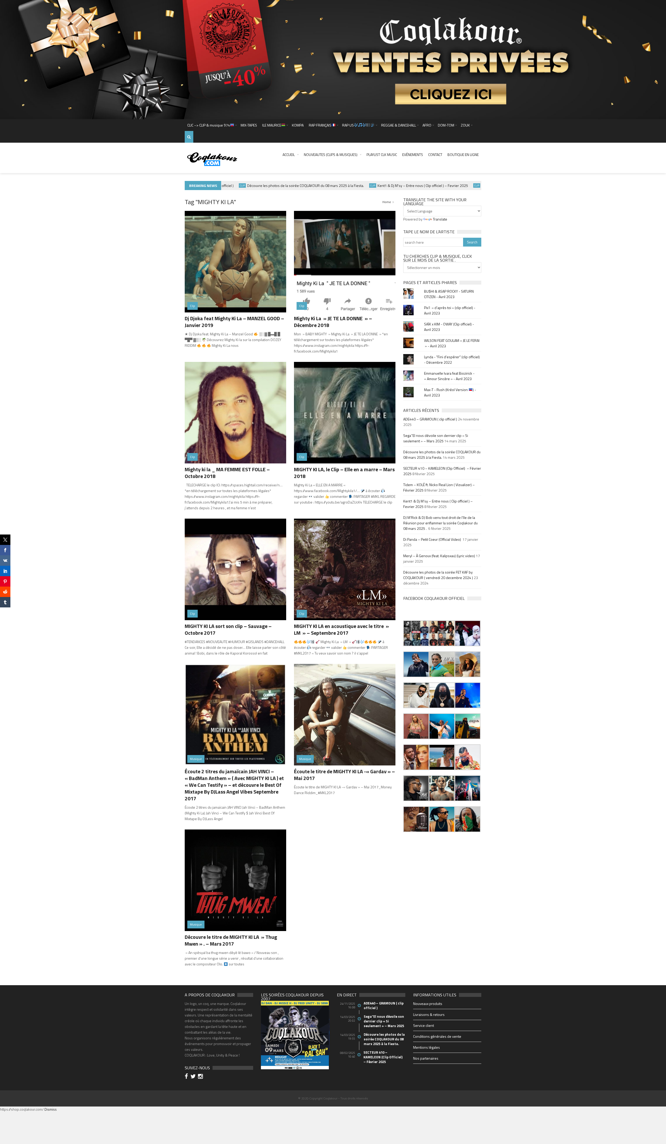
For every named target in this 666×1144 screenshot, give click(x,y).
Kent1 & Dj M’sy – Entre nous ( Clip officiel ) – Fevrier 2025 (399, 185)
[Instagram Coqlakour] (201, 1077)
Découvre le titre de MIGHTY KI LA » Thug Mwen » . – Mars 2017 (231, 940)
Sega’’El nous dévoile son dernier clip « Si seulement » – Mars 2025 (435, 438)
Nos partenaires (425, 1058)
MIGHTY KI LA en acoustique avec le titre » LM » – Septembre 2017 (341, 629)
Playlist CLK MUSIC (382, 154)
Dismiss (50, 1109)
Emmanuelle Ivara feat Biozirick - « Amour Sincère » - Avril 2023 (449, 375)
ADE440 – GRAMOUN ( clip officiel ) (430, 419)
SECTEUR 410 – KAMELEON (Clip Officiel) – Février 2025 (383, 1057)
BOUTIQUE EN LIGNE (463, 154)
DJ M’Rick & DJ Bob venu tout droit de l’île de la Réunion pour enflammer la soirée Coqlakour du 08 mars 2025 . (440, 523)
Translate (440, 219)
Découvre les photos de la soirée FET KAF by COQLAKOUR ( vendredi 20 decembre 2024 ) (438, 574)
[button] (416, 633)
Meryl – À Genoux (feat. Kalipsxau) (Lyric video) (439, 555)
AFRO (426, 125)
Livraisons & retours (429, 1014)
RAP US (348, 125)
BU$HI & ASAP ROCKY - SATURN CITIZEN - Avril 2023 (449, 293)
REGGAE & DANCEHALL (398, 125)
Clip (348, 185)
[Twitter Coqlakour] (193, 1077)
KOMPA (298, 125)
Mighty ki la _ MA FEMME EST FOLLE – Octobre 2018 (227, 472)
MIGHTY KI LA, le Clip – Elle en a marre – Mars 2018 (344, 472)
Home (386, 201)
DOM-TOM (446, 125)
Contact (435, 154)
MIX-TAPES (249, 125)
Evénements (412, 154)
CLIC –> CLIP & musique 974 (208, 125)
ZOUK (465, 125)
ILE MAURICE (271, 125)
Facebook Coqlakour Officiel (434, 598)
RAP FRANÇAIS (320, 125)
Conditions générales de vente (437, 1036)
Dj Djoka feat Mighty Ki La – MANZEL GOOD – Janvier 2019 (234, 321)
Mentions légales (426, 1047)
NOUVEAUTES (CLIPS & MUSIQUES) (330, 154)
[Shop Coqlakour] (333, 59)
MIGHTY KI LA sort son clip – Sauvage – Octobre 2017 (228, 629)
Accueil (289, 154)
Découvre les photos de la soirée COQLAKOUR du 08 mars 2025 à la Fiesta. (281, 185)
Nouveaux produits (427, 1003)
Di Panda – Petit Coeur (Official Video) (432, 539)
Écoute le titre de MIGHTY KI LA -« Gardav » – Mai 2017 (344, 774)
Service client (423, 1025)
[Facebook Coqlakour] (187, 1077)
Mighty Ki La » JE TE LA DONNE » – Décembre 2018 (333, 321)
